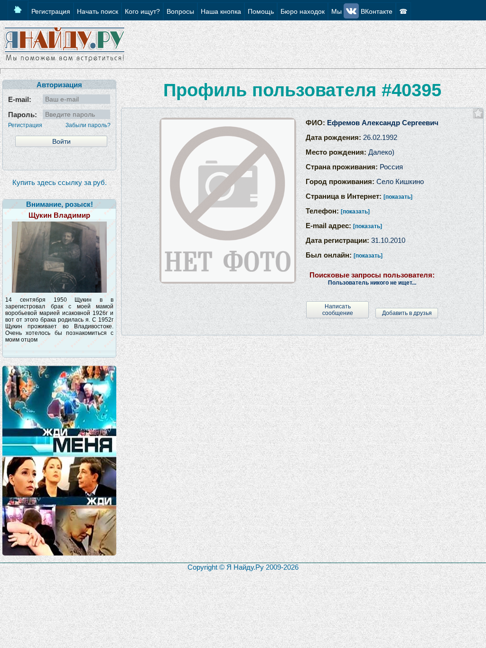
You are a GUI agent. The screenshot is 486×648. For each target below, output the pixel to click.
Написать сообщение (337, 309)
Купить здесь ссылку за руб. (59, 182)
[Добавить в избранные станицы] (478, 113)
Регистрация (25, 125)
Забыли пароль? (88, 125)
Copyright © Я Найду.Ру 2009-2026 (243, 567)
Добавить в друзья (407, 313)
